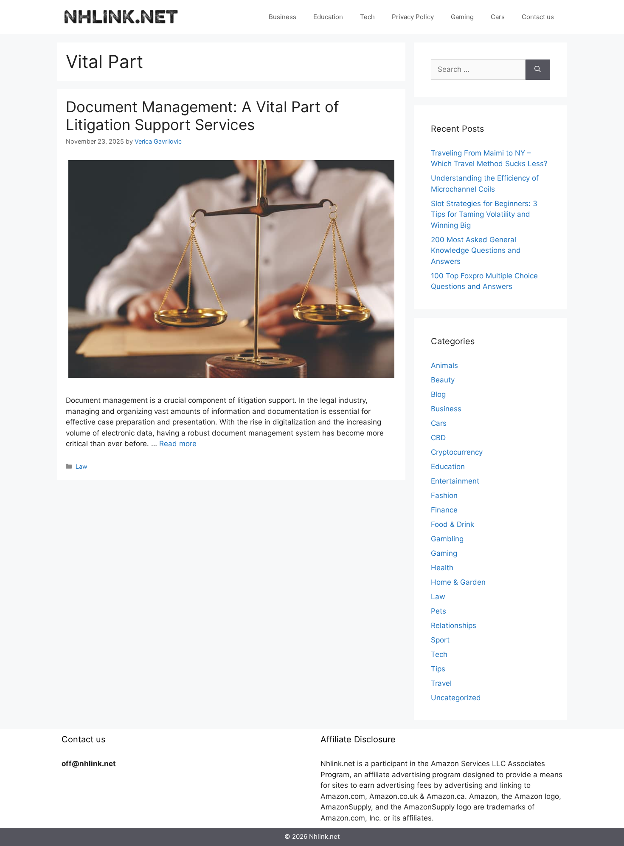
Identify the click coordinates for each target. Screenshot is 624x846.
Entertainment (455, 481)
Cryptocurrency (457, 452)
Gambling (447, 539)
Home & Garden (458, 582)
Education (328, 17)
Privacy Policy (413, 17)
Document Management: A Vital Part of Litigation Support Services (202, 115)
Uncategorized (456, 697)
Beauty (443, 380)
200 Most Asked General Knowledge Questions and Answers (476, 250)
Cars (498, 17)
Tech (367, 17)
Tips (438, 669)
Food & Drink (452, 524)
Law (81, 466)
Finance (444, 510)
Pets (438, 611)
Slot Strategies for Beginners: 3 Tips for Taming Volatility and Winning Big (484, 214)
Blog (438, 394)
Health (442, 567)
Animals (444, 365)
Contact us (538, 17)
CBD (438, 437)
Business (282, 17)
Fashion (444, 495)
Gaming (462, 17)
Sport (440, 640)
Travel (441, 683)
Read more (178, 443)
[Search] (538, 69)
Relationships (453, 625)
